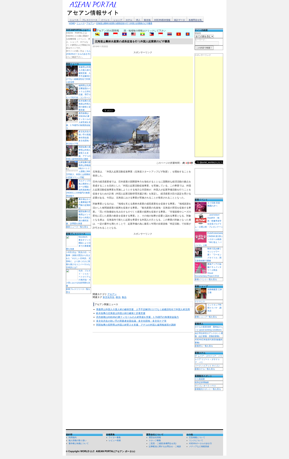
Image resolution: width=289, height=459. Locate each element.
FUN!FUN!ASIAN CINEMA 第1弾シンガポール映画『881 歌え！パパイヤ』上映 (209, 239)
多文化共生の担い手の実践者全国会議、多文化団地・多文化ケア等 (131, 321)
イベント (105, 19)
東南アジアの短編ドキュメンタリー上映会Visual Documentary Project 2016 (208, 270)
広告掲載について (197, 437)
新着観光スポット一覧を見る (208, 389)
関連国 (198, 33)
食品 (124, 297)
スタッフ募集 (155, 440)
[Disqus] (143, 381)
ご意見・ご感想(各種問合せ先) (162, 443)
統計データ (179, 19)
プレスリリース (89, 19)
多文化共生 (108, 297)
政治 (118, 297)
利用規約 (73, 437)
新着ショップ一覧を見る (206, 317)
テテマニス (200, 301)
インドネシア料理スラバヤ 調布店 (214, 308)
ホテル (129, 19)
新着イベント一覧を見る (206, 279)
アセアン (112, 294)
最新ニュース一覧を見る (77, 227)
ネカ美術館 (200, 379)
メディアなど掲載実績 (199, 446)
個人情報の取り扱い (78, 440)
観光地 (147, 19)
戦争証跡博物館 (202, 382)
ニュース (74, 19)
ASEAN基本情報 (162, 19)
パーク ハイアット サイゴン (207, 366)
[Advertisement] (143, 79)
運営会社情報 (155, 437)
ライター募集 (115, 437)
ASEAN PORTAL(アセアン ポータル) (115, 451)
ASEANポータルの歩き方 (200, 443)
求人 (138, 19)
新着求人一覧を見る (204, 346)
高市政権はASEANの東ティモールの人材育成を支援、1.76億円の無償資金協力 (137, 317)
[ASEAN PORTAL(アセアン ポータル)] (95, 8)
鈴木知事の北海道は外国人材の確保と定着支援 (120, 313)
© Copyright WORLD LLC (81, 451)
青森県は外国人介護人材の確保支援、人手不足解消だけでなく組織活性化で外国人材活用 (143, 309)
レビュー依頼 (115, 440)
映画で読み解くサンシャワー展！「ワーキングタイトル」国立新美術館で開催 (208, 254)
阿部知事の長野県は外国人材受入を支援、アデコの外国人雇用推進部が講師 (136, 324)
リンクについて (196, 440)
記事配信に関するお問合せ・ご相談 (165, 446)
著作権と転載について (79, 443)
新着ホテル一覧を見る (205, 369)
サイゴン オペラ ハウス (205, 386)
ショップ (117, 19)
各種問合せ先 (195, 19)
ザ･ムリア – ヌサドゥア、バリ (208, 356)
